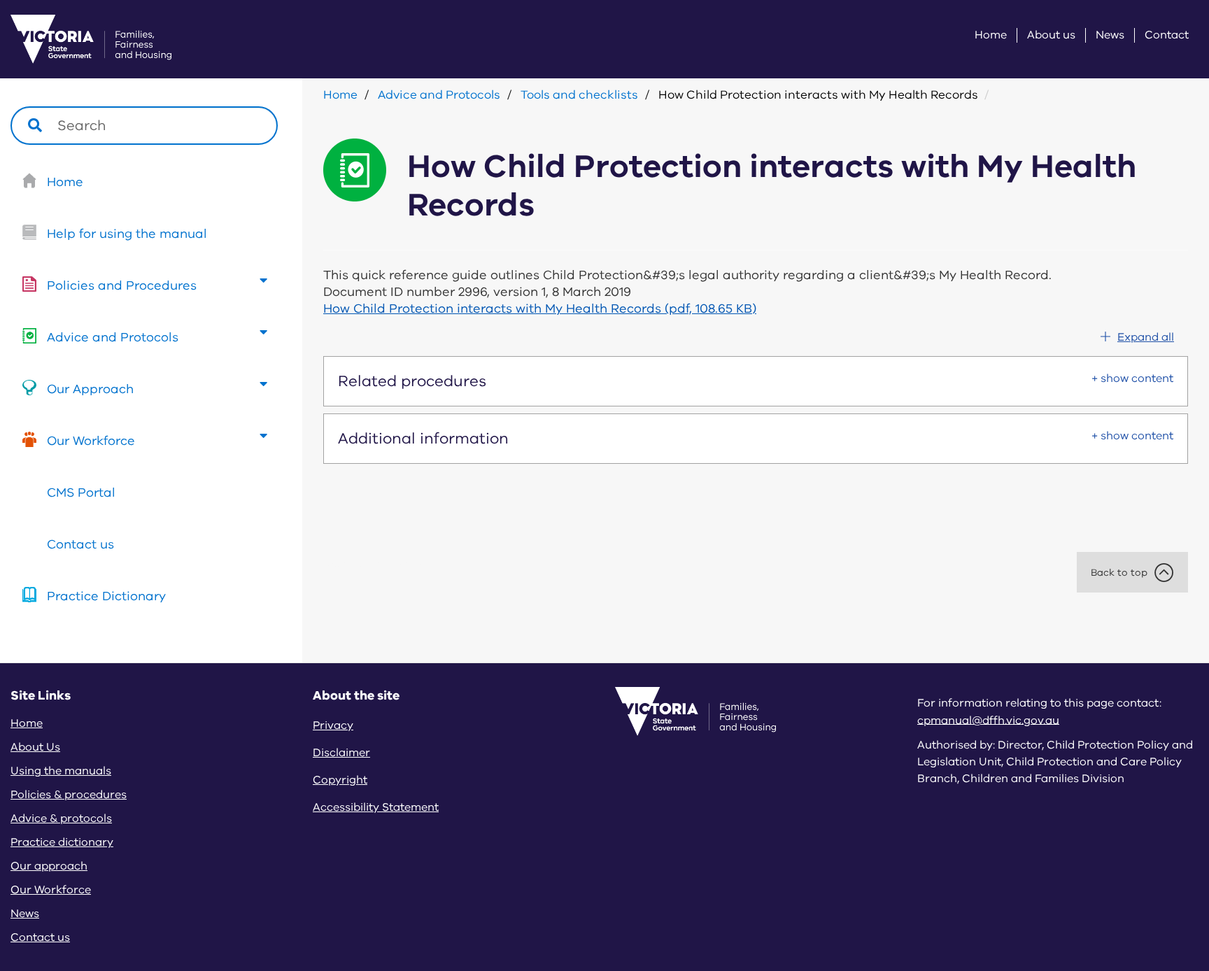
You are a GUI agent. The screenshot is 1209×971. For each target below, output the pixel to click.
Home (991, 35)
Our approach (48, 866)
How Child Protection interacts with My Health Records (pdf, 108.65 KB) (539, 308)
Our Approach (90, 389)
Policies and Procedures (122, 285)
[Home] (73, 39)
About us (1051, 35)
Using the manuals (60, 771)
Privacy (333, 725)
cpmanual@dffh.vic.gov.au (988, 720)
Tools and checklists (579, 95)
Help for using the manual (127, 233)
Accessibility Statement (376, 807)
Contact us (80, 544)
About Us (35, 747)
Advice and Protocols (112, 337)
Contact (1167, 35)
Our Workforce (91, 440)
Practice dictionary (61, 842)
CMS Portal (81, 492)
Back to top (1119, 572)
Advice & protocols (61, 818)
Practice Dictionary (106, 596)
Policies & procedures (68, 794)
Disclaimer (341, 752)
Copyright (340, 780)
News (1110, 35)
